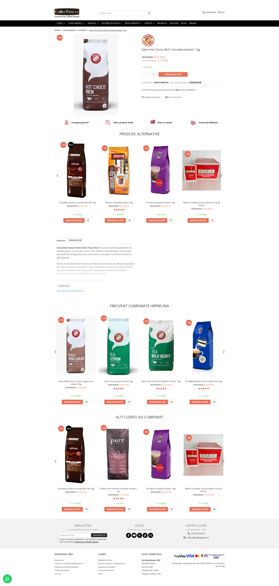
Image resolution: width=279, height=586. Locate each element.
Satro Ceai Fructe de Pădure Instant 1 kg (160, 381)
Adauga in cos (173, 74)
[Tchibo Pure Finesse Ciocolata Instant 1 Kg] (118, 455)
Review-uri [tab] (75, 240)
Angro (192, 23)
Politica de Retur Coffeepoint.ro (111, 563)
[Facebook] (128, 535)
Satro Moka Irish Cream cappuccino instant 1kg (76, 382)
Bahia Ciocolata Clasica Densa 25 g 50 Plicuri (201, 204)
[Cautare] (149, 13)
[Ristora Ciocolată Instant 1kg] (119, 170)
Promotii (162, 23)
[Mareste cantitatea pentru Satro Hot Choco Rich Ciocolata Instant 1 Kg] (153, 74)
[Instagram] (150, 535)
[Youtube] (134, 535)
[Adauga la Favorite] (88, 220)
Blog (184, 23)
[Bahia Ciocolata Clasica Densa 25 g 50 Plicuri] (201, 170)
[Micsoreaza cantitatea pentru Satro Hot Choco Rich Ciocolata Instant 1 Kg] (144, 74)
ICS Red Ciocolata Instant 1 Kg (160, 202)
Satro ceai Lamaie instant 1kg (118, 381)
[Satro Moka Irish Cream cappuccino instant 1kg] (76, 345)
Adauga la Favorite (152, 97)
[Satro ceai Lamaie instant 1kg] (118, 346)
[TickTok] (145, 535)
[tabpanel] (95, 74)
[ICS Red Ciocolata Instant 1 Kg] (160, 170)
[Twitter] (139, 535)
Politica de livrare (61, 570)
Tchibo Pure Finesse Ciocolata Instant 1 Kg (118, 490)
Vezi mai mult (64, 286)
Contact (57, 573)
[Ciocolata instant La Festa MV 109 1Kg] (77, 170)
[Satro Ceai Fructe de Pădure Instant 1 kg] (161, 346)
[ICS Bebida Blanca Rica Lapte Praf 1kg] (203, 345)
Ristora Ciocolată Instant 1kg (119, 202)
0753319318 (198, 533)
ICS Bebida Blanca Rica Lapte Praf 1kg (203, 381)
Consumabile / (69, 30)
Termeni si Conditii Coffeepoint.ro (69, 563)
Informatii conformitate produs (70, 291)
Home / (58, 30)
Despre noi (59, 560)
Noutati (174, 23)
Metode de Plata (105, 560)
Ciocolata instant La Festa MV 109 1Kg (77, 202)
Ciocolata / (83, 30)
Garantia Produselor (107, 567)
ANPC (100, 573)
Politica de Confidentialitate (86, 542)
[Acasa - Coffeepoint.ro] (69, 13)
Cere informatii (174, 97)
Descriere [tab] (61, 240)
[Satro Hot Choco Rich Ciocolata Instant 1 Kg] (95, 74)
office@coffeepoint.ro (198, 537)
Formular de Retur (106, 570)
